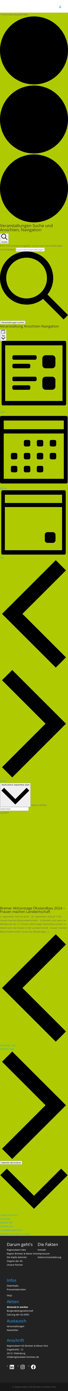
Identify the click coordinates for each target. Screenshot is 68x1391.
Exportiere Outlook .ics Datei (15, 1233)
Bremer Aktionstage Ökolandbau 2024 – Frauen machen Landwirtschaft (32, 910)
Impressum (44, 1253)
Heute (3, 781)
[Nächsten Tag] (34, 777)
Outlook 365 (6, 1222)
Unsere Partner (15, 1264)
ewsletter (13, 1330)
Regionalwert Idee (16, 1249)
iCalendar (5, 1218)
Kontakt (42, 1249)
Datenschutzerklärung (49, 1257)
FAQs (9, 1295)
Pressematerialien (16, 1289)
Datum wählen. (39, 805)
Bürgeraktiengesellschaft (20, 1310)
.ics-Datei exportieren (11, 1230)
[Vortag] (34, 667)
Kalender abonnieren (11, 1162)
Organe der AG (15, 1261)
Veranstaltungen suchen (12, 322)
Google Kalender (9, 1215)
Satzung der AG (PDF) (18, 1314)
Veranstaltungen (15, 1326)
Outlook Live (6, 1226)
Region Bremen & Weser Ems (22, 1253)
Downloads (13, 1285)
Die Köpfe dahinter (17, 1257)
